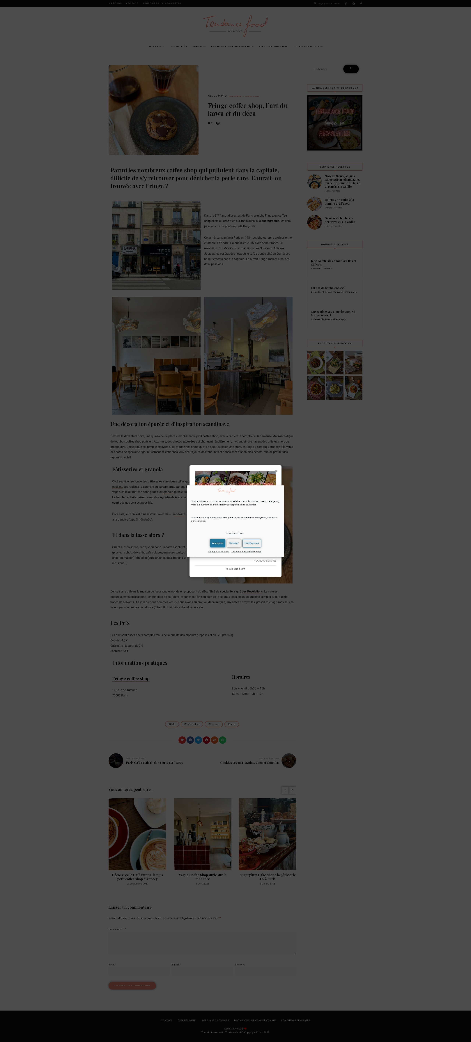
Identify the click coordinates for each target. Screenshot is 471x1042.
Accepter (217, 543)
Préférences (252, 543)
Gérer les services (235, 533)
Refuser (234, 543)
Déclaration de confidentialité (246, 551)
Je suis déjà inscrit (235, 569)
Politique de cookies (218, 551)
